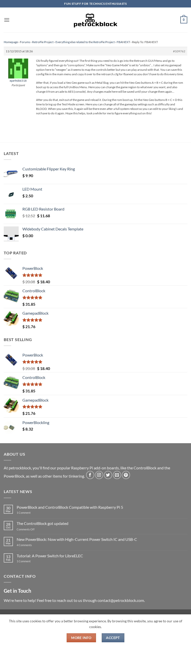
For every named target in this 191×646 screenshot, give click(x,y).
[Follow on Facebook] (90, 475)
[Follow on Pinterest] (126, 475)
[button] (7, 20)
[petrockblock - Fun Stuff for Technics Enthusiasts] (95, 19)
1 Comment (31, 512)
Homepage (11, 42)
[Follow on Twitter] (108, 475)
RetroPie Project (42, 42)
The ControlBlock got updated (42, 523)
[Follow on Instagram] (99, 475)
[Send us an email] (117, 475)
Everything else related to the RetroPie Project (85, 42)
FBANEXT (123, 42)
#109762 (179, 51)
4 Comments (32, 545)
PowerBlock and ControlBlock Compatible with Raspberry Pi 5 (70, 507)
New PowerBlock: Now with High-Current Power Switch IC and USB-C (77, 539)
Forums (25, 42)
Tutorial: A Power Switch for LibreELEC (50, 555)
